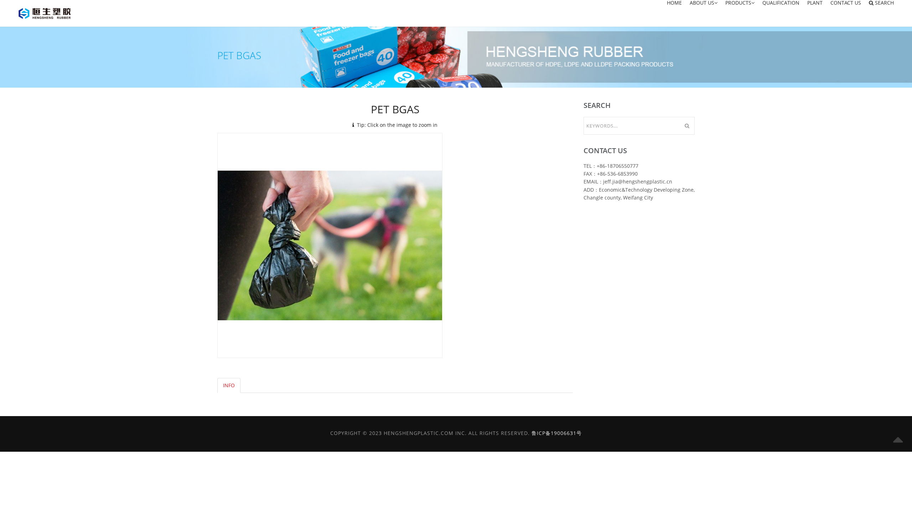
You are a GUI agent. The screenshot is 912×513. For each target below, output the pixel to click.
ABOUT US (702, 3)
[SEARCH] (686, 125)
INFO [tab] (229, 385)
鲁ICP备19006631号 (557, 433)
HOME (674, 3)
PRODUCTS (738, 3)
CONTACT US (845, 3)
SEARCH (884, 3)
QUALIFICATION (780, 3)
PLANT (815, 3)
